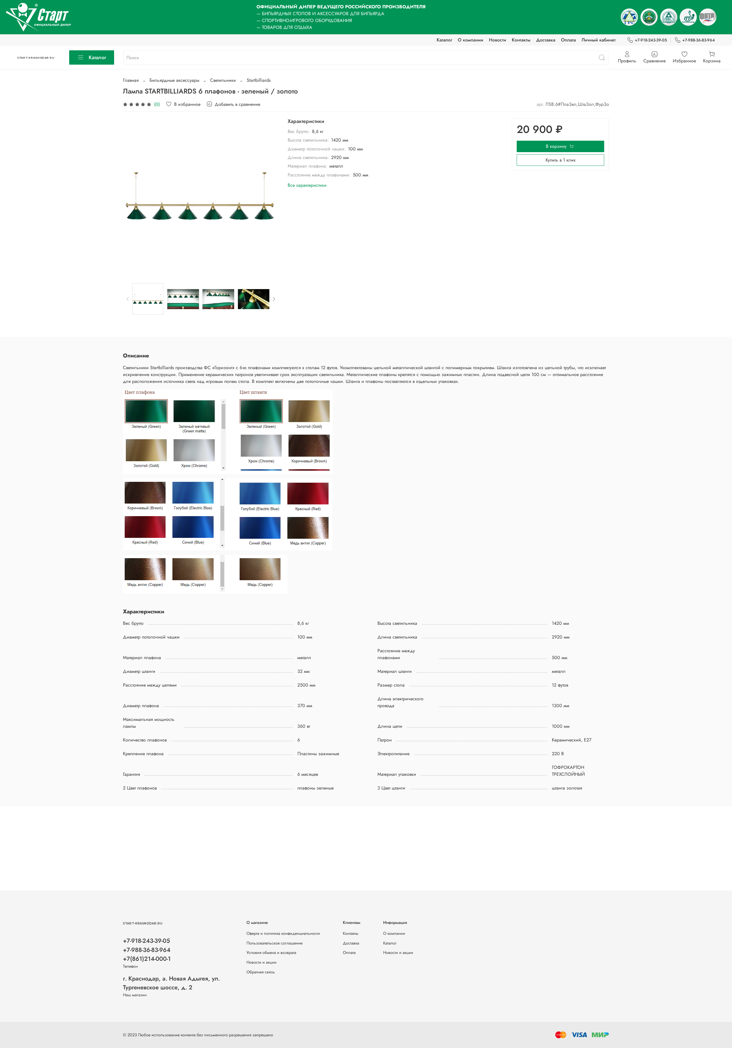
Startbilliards (258, 80)
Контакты (521, 40)
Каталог (444, 40)
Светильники (223, 80)
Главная (131, 80)
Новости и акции (261, 962)
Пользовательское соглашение (274, 943)
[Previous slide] (132, 196)
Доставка (545, 40)
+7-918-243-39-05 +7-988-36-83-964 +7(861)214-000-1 (147, 949)
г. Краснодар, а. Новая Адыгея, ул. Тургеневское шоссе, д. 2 (171, 983)
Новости (497, 40)
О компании (470, 40)
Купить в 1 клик (561, 160)
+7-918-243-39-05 (651, 40)
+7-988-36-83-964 (698, 40)
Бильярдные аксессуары (174, 80)
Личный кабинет (599, 40)
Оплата (568, 40)
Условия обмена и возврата (271, 952)
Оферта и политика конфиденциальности (283, 933)
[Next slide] (269, 196)
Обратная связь (260, 972)
